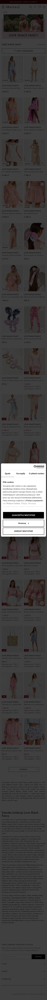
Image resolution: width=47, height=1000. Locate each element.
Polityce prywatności (34, 500)
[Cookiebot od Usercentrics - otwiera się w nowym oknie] (33, 466)
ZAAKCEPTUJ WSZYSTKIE (23, 515)
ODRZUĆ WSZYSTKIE (23, 531)
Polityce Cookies (13, 503)
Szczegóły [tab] (20, 473)
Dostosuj (22, 523)
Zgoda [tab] (7, 473)
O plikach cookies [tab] (36, 473)
